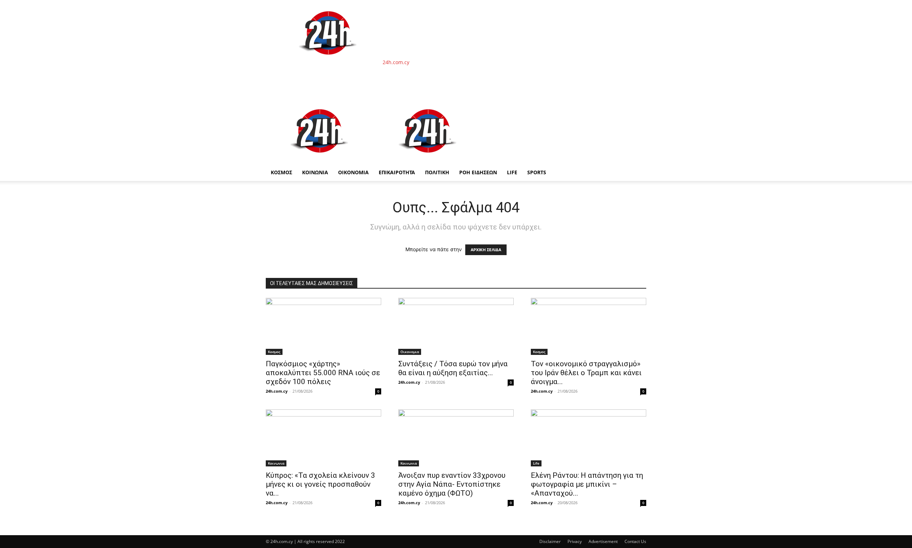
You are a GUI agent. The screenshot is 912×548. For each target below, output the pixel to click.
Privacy (575, 541)
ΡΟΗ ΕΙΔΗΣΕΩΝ (478, 172)
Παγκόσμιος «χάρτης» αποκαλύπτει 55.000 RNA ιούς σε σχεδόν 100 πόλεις (323, 373)
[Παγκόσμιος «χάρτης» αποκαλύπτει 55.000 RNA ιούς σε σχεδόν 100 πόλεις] (323, 326)
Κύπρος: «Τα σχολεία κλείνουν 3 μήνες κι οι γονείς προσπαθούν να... (320, 484)
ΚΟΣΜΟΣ (281, 172)
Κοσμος (274, 351)
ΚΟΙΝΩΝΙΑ (315, 172)
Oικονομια (409, 351)
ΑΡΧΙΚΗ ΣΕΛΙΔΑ (486, 249)
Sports (536, 172)
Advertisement (603, 541)
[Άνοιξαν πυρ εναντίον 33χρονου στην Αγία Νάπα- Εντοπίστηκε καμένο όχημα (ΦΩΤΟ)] (456, 437)
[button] (637, 107)
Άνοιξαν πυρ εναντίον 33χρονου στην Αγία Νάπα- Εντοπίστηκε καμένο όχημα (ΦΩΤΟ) (452, 484)
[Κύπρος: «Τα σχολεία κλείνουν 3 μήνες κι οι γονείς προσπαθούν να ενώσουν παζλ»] (323, 437)
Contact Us (635, 541)
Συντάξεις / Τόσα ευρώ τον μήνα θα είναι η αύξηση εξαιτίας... (453, 368)
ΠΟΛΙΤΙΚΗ (437, 172)
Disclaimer (550, 541)
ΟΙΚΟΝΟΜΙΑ (353, 172)
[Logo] (320, 160)
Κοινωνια (276, 463)
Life (512, 172)
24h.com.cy (276, 391)
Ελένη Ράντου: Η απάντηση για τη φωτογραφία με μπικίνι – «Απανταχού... (587, 484)
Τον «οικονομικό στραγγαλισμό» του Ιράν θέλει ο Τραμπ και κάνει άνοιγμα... (586, 373)
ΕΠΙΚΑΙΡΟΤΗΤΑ (397, 172)
